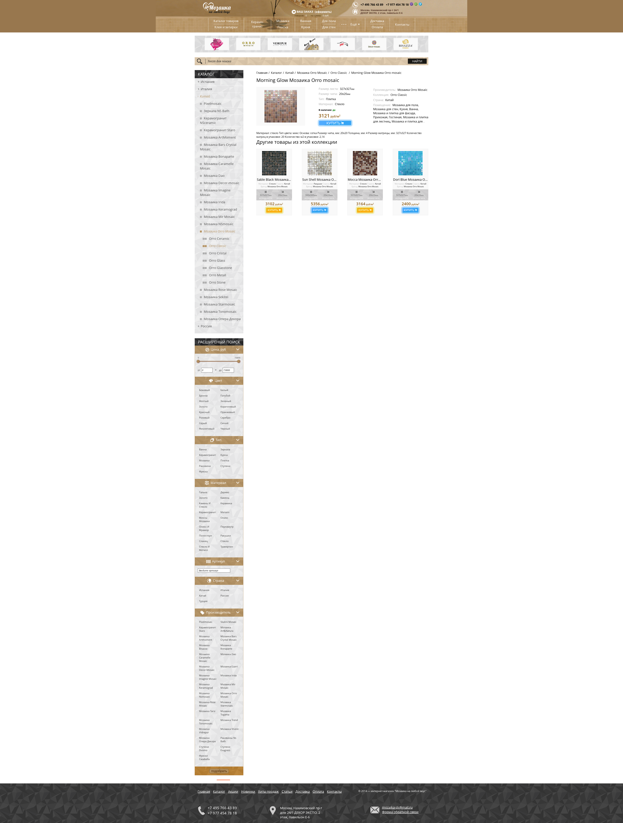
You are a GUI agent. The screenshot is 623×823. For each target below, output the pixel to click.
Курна (224, 455)
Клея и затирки (226, 27)
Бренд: (264, 186)
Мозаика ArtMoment (220, 137)
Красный (204, 412)
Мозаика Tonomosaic (220, 311)
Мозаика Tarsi (207, 711)
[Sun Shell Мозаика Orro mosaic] (319, 163)
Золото (203, 406)
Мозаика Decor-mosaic (221, 183)
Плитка (282, 27)
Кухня (305, 27)
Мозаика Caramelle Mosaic (217, 166)
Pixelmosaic (213, 103)
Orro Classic (217, 246)
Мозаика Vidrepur (204, 730)
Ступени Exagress (225, 748)
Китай (205, 96)
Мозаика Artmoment (205, 638)
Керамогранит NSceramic (213, 120)
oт (199, 370)
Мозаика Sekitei (216, 297)
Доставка (377, 21)
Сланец (203, 541)
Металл (224, 512)
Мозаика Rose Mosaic (220, 289)
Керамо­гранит (257, 24)
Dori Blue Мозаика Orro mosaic (417, 179)
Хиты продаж (268, 791)
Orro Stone (217, 282)
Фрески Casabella (204, 757)
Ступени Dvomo (204, 748)
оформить (323, 11)
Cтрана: (280, 183)
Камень (224, 497)
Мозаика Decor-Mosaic (206, 668)
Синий (224, 423)
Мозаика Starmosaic (219, 304)
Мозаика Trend (229, 720)
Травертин (226, 546)
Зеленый (225, 401)
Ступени (225, 466)
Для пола (329, 21)
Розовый (204, 417)
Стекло (224, 541)
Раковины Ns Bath (228, 739)
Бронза (203, 395)
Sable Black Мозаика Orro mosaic (282, 179)
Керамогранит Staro (219, 130)
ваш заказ (305, 11)
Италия (206, 89)
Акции (233, 791)
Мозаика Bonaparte (219, 156)
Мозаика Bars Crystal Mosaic (218, 146)
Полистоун (205, 535)
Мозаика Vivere (229, 729)
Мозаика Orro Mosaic (219, 231)
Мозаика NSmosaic (218, 224)
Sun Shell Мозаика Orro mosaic (326, 179)
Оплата (377, 27)
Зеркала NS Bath (216, 111)
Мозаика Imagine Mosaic (215, 192)
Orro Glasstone (220, 268)
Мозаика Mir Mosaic (219, 216)
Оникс (224, 517)
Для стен (329, 27)
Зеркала (225, 449)
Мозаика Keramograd (220, 209)
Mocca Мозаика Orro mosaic (370, 179)
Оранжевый (227, 412)
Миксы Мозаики (204, 519)
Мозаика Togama (225, 712)
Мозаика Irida (214, 202)
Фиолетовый (206, 428)
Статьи (287, 791)
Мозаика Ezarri (229, 666)
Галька (203, 492)
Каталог (276, 73)
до (220, 370)
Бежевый (204, 390)
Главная (262, 73)
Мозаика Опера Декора (222, 319)
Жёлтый (204, 401)
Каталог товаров (226, 21)
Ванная (305, 21)
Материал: (263, 183)
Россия (206, 326)
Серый (203, 423)
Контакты (402, 24)
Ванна (203, 449)
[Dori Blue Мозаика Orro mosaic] (410, 163)
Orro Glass (217, 260)
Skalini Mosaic (228, 621)
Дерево (224, 492)
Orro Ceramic (219, 238)
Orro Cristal (217, 253)
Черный (225, 428)
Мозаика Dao (214, 175)
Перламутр (226, 526)
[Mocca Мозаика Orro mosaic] (365, 163)
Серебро (225, 417)
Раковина (205, 466)
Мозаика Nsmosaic (204, 695)
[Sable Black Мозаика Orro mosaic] (274, 163)
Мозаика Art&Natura (226, 629)
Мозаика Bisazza (204, 647)
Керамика (226, 503)
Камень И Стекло (204, 505)
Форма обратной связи (400, 812)
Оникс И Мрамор (204, 528)
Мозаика (282, 21)
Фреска (203, 471)
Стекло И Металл (204, 548)
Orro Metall (217, 275)
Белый (224, 390)
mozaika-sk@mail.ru (397, 807)
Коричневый (228, 406)
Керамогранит (207, 455)
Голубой (225, 395)
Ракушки (225, 535)
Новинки (248, 791)
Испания (207, 81)
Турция (203, 601)
